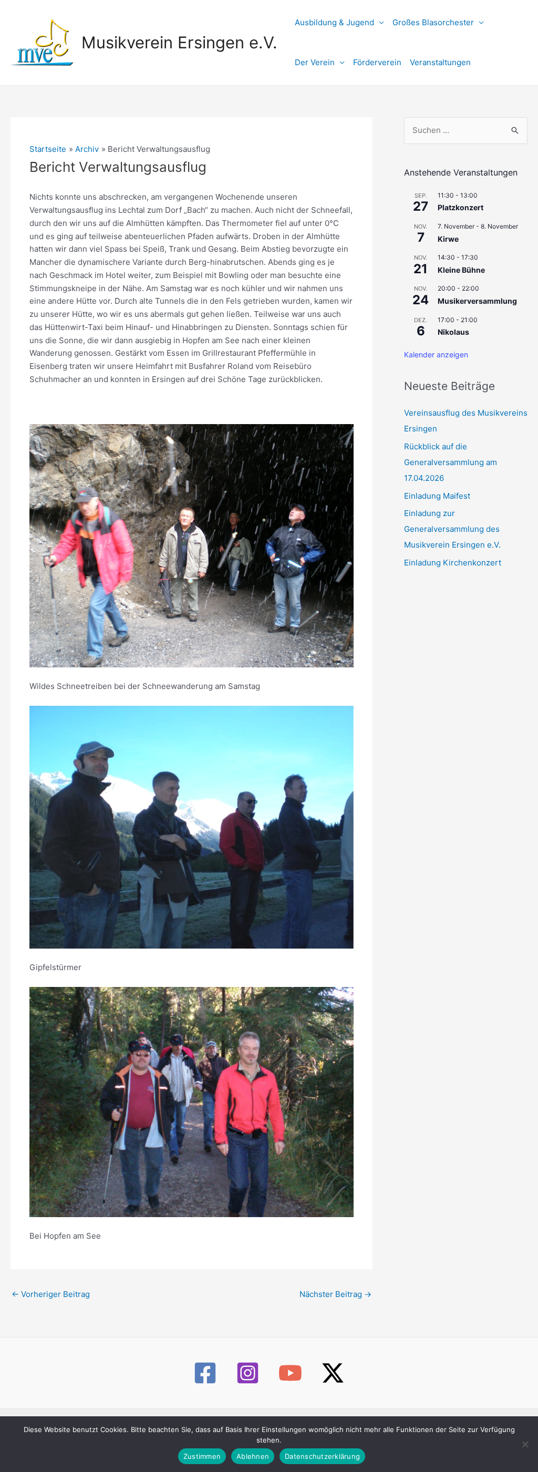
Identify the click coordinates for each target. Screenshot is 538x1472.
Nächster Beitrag (335, 1294)
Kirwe (448, 238)
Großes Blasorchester (433, 22)
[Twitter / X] (333, 1373)
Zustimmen (202, 1456)
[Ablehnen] (525, 1444)
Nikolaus (453, 331)
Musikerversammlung (477, 300)
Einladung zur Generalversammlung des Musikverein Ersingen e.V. (452, 529)
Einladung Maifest (437, 496)
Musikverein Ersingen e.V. (179, 42)
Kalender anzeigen (436, 354)
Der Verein (315, 62)
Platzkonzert (460, 207)
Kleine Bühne (461, 269)
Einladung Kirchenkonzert (452, 563)
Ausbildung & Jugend (334, 22)
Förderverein (377, 62)
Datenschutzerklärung (322, 1456)
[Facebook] (205, 1373)
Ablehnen (252, 1456)
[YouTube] (290, 1373)
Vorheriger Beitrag (51, 1294)
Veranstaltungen (440, 62)
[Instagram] (248, 1373)
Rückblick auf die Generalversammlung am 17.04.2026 (450, 462)
